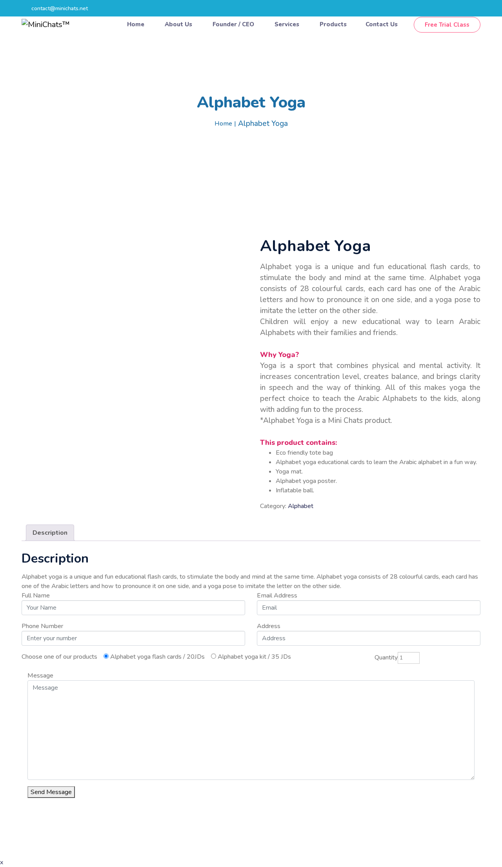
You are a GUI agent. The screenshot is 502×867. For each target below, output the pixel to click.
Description (50, 532)
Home (136, 24)
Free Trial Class (447, 25)
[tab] (50, 533)
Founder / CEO (234, 24)
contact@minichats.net (59, 8)
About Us (179, 24)
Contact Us (382, 24)
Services (288, 24)
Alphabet (300, 506)
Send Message (51, 792)
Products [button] (333, 24)
